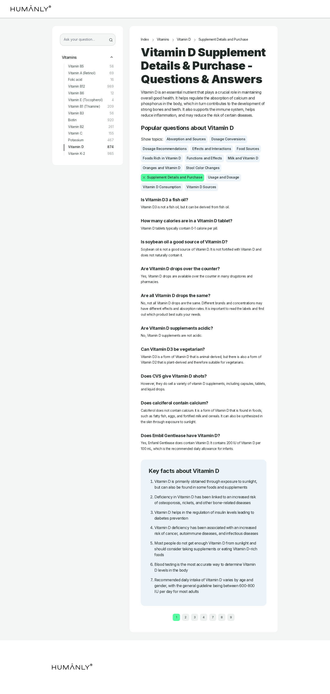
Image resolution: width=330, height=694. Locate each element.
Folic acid (91, 80)
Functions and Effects (204, 158)
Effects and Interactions (211, 149)
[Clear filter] (144, 177)
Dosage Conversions (228, 139)
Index (145, 39)
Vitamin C (91, 133)
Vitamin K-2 (91, 154)
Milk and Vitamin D (243, 158)
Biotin (91, 120)
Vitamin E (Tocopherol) (91, 100)
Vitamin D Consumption (162, 187)
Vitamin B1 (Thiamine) (91, 106)
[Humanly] (31, 9)
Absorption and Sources (186, 139)
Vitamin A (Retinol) (91, 73)
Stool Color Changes (202, 168)
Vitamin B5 (91, 66)
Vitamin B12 (91, 86)
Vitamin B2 (91, 127)
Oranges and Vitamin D (161, 168)
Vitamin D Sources (201, 187)
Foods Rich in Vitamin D (162, 158)
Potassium (91, 140)
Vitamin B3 (91, 113)
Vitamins (69, 57)
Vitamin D (91, 147)
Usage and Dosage (223, 177)
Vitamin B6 (91, 93)
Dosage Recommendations (165, 149)
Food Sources (248, 149)
